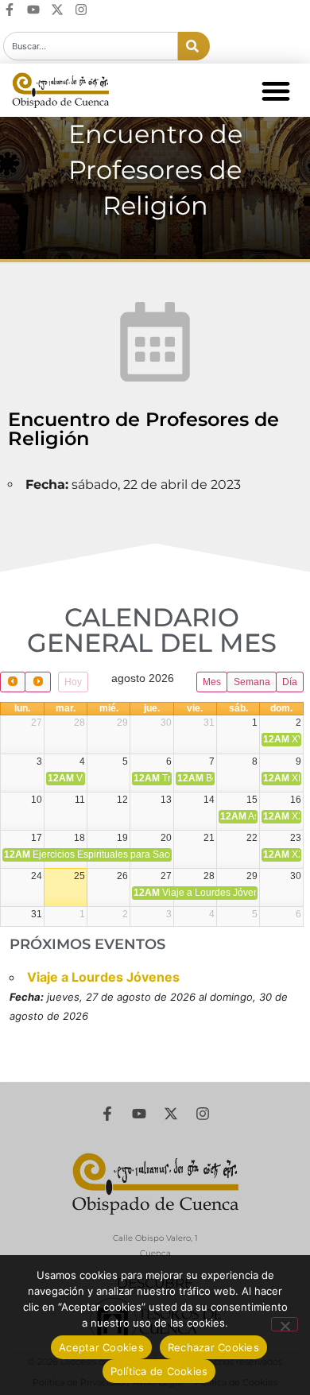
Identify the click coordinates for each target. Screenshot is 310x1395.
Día (289, 682)
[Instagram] (81, 9)
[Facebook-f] (9, 9)
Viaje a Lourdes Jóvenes (103, 977)
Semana (252, 682)
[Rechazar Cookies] (284, 1324)
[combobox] (90, 46)
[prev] (12, 682)
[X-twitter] (57, 9)
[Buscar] (194, 46)
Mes (212, 682)
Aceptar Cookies (101, 1347)
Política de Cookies (159, 1371)
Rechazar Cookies (213, 1347)
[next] (37, 682)
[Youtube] (33, 9)
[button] (275, 90)
